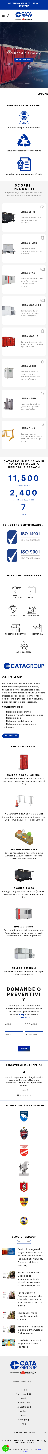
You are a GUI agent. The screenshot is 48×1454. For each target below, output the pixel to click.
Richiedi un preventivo (23, 63)
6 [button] (30, 1095)
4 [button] (25, 1095)
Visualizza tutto (24, 1242)
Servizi (24, 1398)
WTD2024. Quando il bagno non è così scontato (29, 1343)
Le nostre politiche (24, 1432)
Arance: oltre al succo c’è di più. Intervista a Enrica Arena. (30, 1330)
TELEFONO (31, 1034)
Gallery (24, 1411)
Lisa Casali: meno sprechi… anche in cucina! (27, 1316)
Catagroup (24, 1419)
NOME (8, 1024)
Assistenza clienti (24, 1381)
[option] (24, 5)
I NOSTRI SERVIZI (24, 69)
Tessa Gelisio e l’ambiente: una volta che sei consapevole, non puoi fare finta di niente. (29, 1299)
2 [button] (27, 84)
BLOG (24, 1415)
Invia (24, 1048)
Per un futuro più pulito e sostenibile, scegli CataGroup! (24, 1441)
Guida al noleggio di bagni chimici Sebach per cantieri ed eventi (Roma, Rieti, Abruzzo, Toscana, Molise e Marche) (30, 1257)
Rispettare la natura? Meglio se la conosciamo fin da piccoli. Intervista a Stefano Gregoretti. (30, 1279)
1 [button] (20, 84)
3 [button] (23, 1095)
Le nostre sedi (24, 1407)
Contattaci (11, 736)
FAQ (24, 1424)
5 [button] (28, 1095)
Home (24, 1390)
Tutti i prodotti (24, 1394)
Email (8, 1034)
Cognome (31, 1024)
